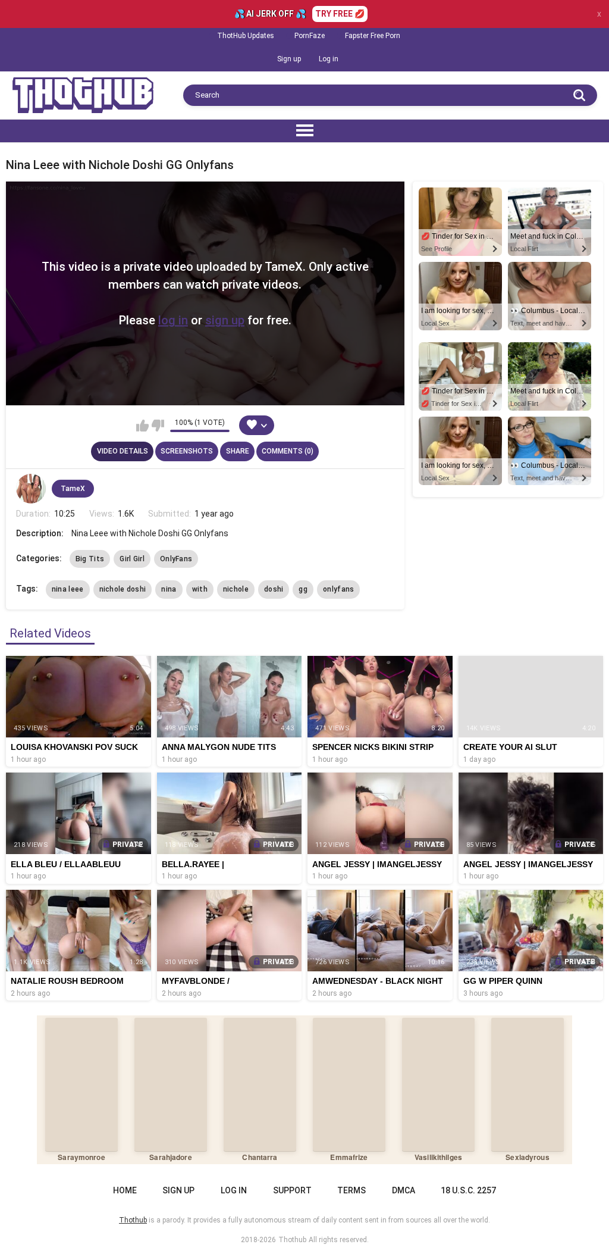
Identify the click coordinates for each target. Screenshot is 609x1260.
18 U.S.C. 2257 (468, 1190)
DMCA (403, 1190)
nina (168, 589)
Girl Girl (132, 559)
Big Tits (90, 559)
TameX (73, 488)
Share (237, 451)
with (200, 589)
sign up (224, 320)
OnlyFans (176, 559)
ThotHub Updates (245, 36)
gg (303, 589)
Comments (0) (287, 451)
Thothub (292, 1240)
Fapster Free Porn (372, 36)
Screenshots (187, 451)
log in (173, 320)
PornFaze (309, 36)
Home (125, 1190)
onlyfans (338, 589)
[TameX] (31, 489)
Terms (351, 1190)
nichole (236, 589)
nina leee (68, 589)
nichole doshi (122, 589)
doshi (274, 589)
